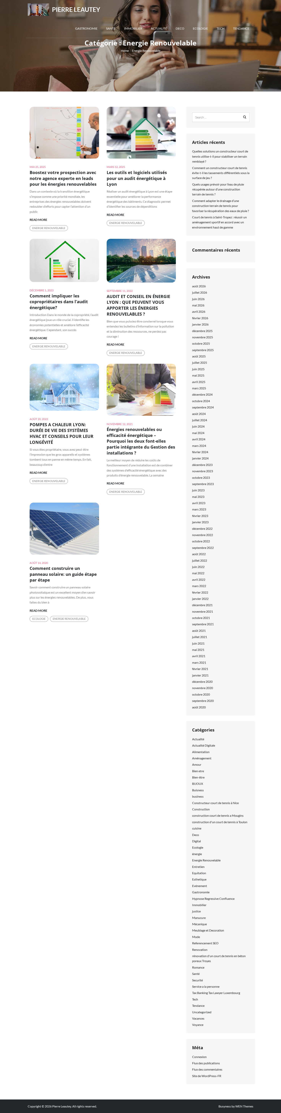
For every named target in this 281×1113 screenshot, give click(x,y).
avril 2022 (198, 579)
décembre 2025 (202, 331)
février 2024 (200, 452)
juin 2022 (198, 567)
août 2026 (199, 286)
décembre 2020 (202, 681)
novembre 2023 (202, 471)
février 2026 (200, 318)
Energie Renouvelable (48, 228)
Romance (198, 967)
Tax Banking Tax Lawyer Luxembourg (216, 993)
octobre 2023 (201, 477)
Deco (180, 28)
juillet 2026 (199, 292)
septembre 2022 (203, 547)
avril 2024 (198, 439)
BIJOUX (197, 783)
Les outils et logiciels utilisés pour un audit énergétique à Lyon (137, 178)
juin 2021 (198, 643)
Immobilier (133, 28)
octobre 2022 (201, 541)
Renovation (199, 949)
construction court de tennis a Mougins (218, 815)
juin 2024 (198, 426)
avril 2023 (198, 503)
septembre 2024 (203, 407)
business (198, 796)
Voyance (197, 1024)
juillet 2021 (199, 637)
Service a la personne (205, 986)
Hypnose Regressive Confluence (213, 898)
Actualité (159, 28)
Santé (110, 28)
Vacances (198, 1018)
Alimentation (201, 752)
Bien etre (198, 771)
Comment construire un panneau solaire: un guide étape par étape (63, 574)
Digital (196, 841)
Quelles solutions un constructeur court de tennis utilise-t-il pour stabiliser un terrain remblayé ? (220, 156)
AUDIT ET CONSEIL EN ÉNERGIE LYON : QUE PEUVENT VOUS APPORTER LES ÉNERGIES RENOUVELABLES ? (138, 305)
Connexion (199, 1057)
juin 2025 (198, 369)
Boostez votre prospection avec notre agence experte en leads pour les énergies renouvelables (63, 178)
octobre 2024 (201, 401)
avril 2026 (198, 311)
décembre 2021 (202, 605)
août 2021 (199, 630)
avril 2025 (198, 382)
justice (196, 911)
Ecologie (200, 28)
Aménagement (201, 758)
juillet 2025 (199, 362)
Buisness (198, 790)
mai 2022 (198, 573)
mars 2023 (199, 509)
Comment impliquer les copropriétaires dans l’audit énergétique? (59, 301)
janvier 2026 (200, 324)
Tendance (241, 28)
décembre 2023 (202, 465)
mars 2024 (199, 445)
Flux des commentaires (207, 1069)
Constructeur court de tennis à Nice (215, 803)
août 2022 (199, 554)
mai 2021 (198, 649)
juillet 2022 (199, 560)
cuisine (196, 828)
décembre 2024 (202, 394)
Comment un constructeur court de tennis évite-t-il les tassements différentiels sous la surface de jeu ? (220, 173)
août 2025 (199, 356)
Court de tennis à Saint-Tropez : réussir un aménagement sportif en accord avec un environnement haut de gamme (219, 222)
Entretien (198, 866)
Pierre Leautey (76, 9)
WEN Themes (244, 1106)
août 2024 (199, 414)
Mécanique (199, 924)
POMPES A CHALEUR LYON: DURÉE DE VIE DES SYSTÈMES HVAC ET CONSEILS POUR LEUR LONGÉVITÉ (61, 433)
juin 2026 (198, 299)
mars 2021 (199, 662)
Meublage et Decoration (208, 930)
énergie (197, 854)
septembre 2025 (203, 350)
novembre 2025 (202, 337)
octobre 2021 (201, 618)
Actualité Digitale (203, 745)
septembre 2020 (203, 700)
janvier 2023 (200, 522)
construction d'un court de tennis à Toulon (219, 822)
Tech (220, 28)
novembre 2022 (202, 535)
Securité (197, 980)
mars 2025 (199, 388)
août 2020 (199, 707)
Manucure (199, 917)
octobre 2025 (201, 343)
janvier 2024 (200, 458)
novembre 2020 (202, 688)
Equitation (199, 873)
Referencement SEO (205, 943)
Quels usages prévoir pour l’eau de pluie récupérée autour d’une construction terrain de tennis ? (218, 189)
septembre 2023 (203, 484)
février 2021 (200, 669)
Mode (196, 937)
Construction (201, 809)
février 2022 (200, 592)
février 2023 (200, 516)
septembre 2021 (203, 624)
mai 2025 (198, 375)
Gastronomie (86, 28)
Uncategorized (201, 1012)
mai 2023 (198, 496)
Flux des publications (206, 1063)
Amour (196, 764)
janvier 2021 (200, 675)
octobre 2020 (201, 694)
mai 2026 (198, 305)
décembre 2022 (202, 528)
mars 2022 (199, 586)
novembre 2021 (202, 611)
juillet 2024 (199, 420)
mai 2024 (198, 433)
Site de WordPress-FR (206, 1076)
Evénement (199, 886)
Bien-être (198, 777)
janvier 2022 (200, 598)
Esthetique (199, 879)
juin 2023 (198, 490)
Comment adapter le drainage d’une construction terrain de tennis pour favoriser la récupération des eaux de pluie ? (220, 206)
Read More (38, 220)
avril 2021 (198, 656)
